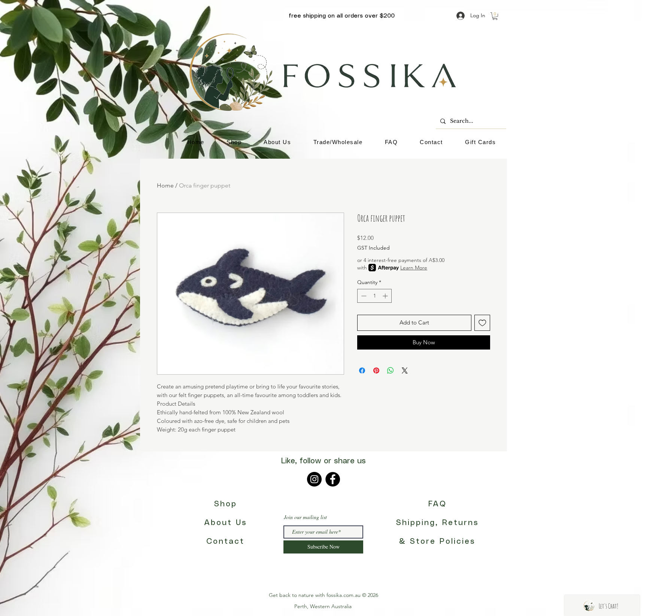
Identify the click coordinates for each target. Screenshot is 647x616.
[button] (494, 16)
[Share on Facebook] (362, 370)
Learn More (413, 267)
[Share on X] (404, 370)
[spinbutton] (374, 295)
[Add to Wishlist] (482, 323)
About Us (225, 523)
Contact (225, 541)
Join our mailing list (305, 517)
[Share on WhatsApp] (390, 370)
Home (165, 185)
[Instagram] (314, 479)
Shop (225, 504)
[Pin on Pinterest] (376, 370)
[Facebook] (332, 479)
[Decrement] (363, 295)
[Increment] (386, 295)
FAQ (437, 504)
